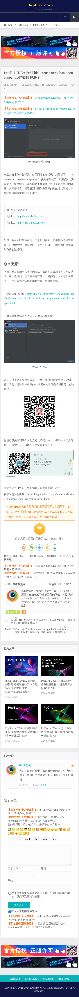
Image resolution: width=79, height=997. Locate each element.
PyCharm (48, 978)
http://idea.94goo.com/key (31, 222)
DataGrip (15, 978)
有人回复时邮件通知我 (24, 911)
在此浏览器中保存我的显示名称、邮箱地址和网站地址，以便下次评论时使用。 (41, 895)
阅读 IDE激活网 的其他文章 (13, 612)
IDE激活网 (12, 85)
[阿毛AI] (39, 46)
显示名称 (14, 868)
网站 (10, 880)
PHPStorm (63, 978)
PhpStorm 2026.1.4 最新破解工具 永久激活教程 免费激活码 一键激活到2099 (21, 732)
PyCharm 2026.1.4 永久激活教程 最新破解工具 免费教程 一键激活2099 (57, 732)
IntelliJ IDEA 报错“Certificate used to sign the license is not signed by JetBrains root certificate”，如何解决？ (36, 629)
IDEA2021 (19, 555)
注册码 (64, 555)
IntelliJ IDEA (40, 25)
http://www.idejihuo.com (30, 216)
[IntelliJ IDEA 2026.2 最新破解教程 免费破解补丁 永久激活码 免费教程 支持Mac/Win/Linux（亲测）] (21, 675)
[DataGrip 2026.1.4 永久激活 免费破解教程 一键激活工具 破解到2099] (57, 675)
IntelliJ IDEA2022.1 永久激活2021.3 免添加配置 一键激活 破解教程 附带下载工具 (43, 620)
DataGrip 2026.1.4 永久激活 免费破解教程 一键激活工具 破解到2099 (57, 684)
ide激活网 (39, 6)
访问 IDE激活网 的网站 (23, 612)
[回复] (42, 785)
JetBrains (23, 25)
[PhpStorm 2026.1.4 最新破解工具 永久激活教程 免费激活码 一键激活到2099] (21, 722)
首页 (10, 25)
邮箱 (44, 868)
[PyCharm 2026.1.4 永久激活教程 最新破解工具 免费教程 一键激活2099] (57, 722)
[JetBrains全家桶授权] (39, 57)
